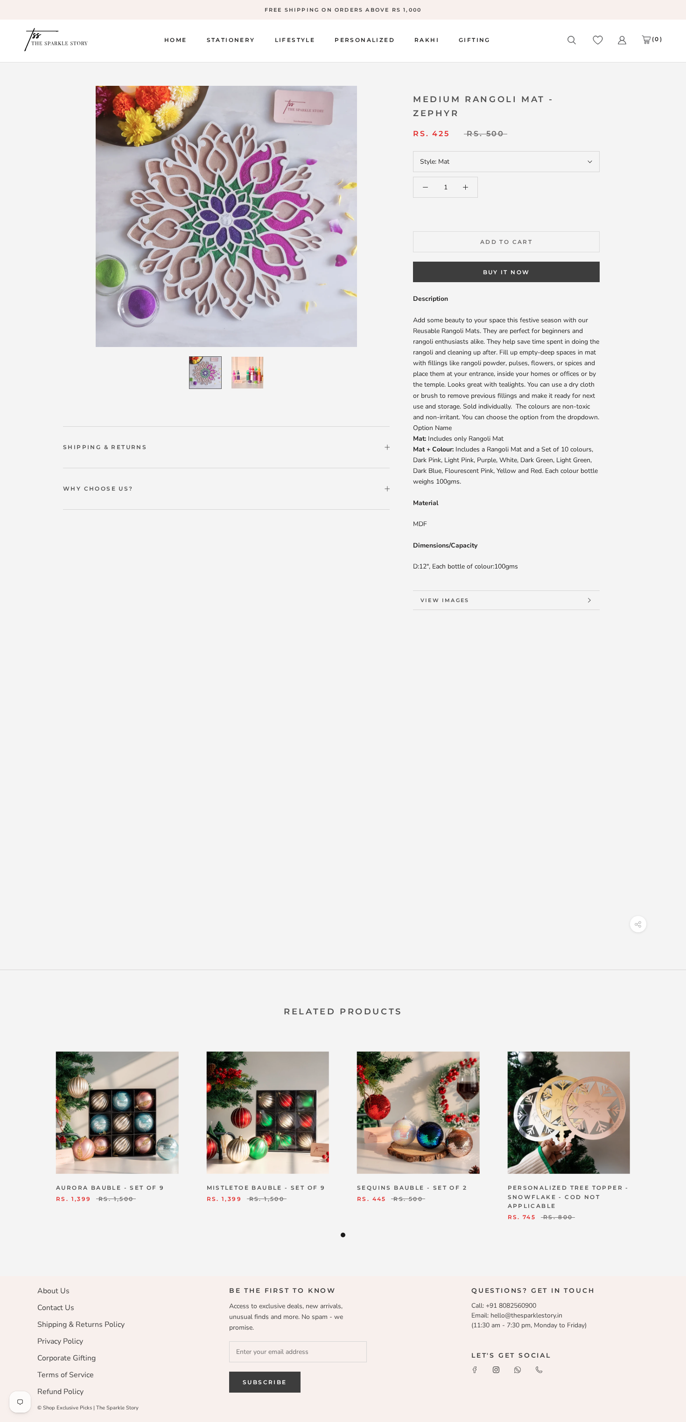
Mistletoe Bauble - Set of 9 (266, 1187)
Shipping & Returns (105, 447)
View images (444, 600)
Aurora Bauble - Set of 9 (110, 1187)
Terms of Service (65, 1375)
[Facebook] (474, 1369)
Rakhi (426, 39)
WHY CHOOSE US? (98, 488)
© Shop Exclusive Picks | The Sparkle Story (88, 1407)
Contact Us (55, 1308)
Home (175, 39)
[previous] (29, 1134)
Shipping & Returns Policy (81, 1324)
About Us (53, 1291)
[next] (656, 1134)
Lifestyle (295, 39)
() (657, 38)
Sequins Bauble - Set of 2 (412, 1187)
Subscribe (265, 1382)
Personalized (365, 39)
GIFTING (474, 39)
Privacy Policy (60, 1341)
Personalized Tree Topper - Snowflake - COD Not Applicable (568, 1197)
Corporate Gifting (66, 1358)
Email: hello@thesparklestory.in (516, 1315)
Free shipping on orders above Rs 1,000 (343, 10)
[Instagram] (496, 1369)
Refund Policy (60, 1392)
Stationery (231, 39)
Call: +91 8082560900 (503, 1305)
